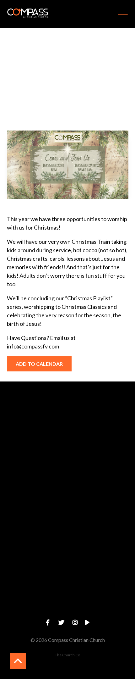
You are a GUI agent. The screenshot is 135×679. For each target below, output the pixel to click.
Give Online (67, 611)
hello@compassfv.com (67, 451)
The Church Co (67, 655)
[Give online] (67, 576)
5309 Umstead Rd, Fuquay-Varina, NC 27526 (67, 558)
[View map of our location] (67, 522)
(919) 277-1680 (67, 505)
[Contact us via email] (67, 416)
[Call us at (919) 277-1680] (67, 469)
